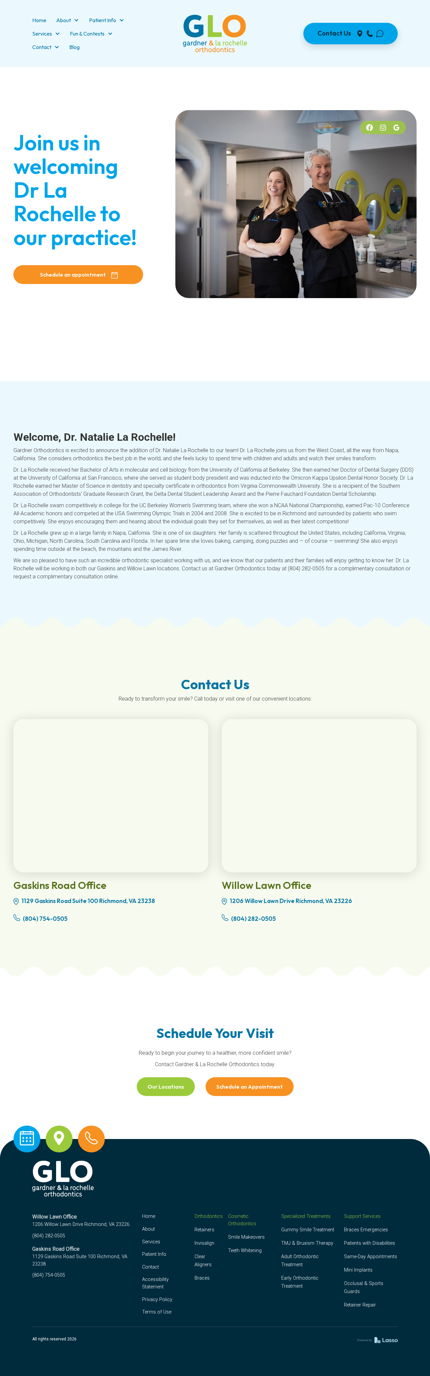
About (148, 1229)
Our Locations (165, 1086)
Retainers (204, 1230)
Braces (202, 1278)
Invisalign (204, 1243)
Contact (150, 1267)
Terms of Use (156, 1312)
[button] (67, 20)
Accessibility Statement (155, 1283)
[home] (215, 33)
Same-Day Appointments (370, 1257)
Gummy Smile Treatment (307, 1230)
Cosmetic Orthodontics (242, 1220)
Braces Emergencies (366, 1230)
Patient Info (154, 1254)
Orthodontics (209, 1216)
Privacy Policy (157, 1299)
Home (148, 1216)
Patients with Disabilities (369, 1243)
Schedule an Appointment (249, 1086)
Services (151, 1242)
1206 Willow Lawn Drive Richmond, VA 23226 (291, 901)
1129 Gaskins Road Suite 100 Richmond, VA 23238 (88, 901)
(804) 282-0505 (253, 918)
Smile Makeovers (246, 1237)
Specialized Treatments (306, 1216)
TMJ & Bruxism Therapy (307, 1243)
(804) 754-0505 (45, 918)
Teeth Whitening (245, 1250)
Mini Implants (358, 1270)
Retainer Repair (360, 1305)
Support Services (362, 1216)
